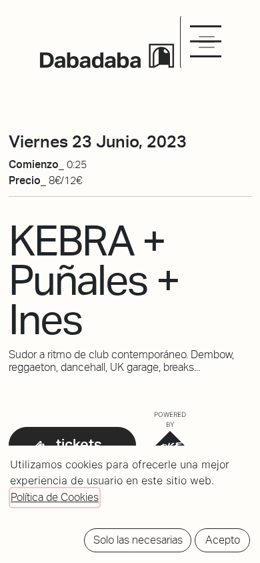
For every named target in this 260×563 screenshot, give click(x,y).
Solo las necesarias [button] (138, 540)
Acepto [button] (222, 540)
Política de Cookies (55, 497)
